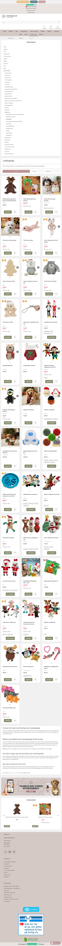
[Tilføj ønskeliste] (15, 212)
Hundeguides (6, 864)
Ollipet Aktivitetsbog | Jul (51, 581)
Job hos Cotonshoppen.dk (9, 870)
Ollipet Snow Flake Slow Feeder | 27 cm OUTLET (9, 495)
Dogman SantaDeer (28, 409)
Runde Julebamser (28, 666)
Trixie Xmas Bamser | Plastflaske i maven (29, 623)
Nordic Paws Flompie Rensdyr (49, 199)
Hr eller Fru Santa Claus (9, 581)
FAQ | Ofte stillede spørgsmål (10, 861)
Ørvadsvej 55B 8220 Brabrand (7, 843)
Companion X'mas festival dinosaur (10, 451)
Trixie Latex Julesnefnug (9, 240)
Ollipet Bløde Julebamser (30, 494)
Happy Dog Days (7, 874)
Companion (5, 454)
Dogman (46, 369)
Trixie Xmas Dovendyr (8, 537)
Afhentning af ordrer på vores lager (11, 899)
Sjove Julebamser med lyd (51, 537)
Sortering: (34, 171)
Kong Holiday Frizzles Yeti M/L (30, 451)
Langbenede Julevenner (50, 322)
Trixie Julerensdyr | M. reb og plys (51, 241)
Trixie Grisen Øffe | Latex (9, 708)
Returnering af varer (8, 894)
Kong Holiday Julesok (29, 365)
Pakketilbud (34, 1)
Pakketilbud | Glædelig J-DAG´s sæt (30, 581)
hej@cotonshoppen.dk (9, 837)
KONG (24, 369)
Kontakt (5, 872)
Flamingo (46, 326)
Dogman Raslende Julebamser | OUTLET (50, 366)
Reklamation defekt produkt (9, 892)
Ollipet (4, 202)
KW (3, 584)
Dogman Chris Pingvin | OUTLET (9, 410)
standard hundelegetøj (15, 773)
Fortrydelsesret (7, 901)
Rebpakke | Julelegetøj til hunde (51, 667)
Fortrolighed (6, 890)
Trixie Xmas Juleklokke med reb (31, 323)
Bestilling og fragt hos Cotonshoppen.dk (12, 888)
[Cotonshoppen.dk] (9, 16)
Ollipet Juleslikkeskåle (50, 451)
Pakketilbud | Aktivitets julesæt (29, 199)
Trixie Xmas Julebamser (9, 622)
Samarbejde (6, 868)
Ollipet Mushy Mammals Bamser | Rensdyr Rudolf (9, 199)
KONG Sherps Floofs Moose (10, 666)
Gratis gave (42, 1)
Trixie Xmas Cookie (8, 322)
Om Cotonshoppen (8, 866)
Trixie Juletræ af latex (9, 281)
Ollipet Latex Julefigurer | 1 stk (30, 538)
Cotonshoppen (47, 541)
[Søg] (59, 22)
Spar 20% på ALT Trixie (22, 1)
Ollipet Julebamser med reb (51, 494)
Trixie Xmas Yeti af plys (50, 281)
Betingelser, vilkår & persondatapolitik (11, 886)
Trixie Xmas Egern (28, 240)
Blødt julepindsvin (8, 365)
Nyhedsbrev (6, 876)
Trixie (4, 244)
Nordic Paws (47, 202)
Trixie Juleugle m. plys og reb (30, 282)
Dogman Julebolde (49, 409)
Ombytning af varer (8, 897)
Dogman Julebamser (49, 622)
